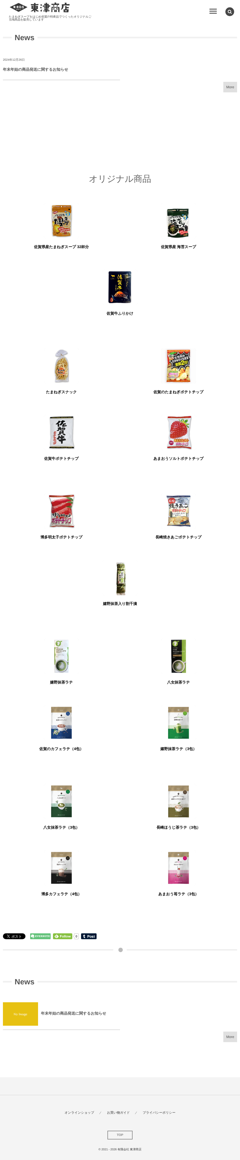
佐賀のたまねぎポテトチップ (178, 392)
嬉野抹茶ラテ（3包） (178, 749)
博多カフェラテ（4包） (61, 894)
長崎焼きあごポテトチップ (178, 537)
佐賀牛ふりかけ (120, 313)
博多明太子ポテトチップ (61, 537)
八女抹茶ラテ (178, 682)
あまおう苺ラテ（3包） (178, 894)
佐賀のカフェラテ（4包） (62, 749)
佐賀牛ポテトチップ (61, 458)
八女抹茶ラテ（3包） (61, 827)
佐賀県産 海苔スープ (178, 247)
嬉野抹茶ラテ (61, 682)
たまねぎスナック (61, 392)
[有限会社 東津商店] (40, 7)
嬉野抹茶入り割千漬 (120, 603)
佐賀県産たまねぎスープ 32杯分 (61, 247)
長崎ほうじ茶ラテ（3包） (179, 827)
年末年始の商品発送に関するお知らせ (35, 69)
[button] (229, 11)
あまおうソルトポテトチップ (178, 458)
